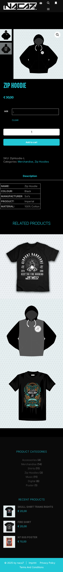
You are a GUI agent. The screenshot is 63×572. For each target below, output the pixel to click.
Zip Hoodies (42, 161)
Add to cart (31, 142)
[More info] (56, 3)
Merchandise (25, 161)
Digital (31, 481)
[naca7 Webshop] (20, 6)
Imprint (32, 562)
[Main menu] (48, 9)
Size (6, 111)
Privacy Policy (47, 562)
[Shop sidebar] (41, 3)
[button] (57, 35)
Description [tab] (30, 176)
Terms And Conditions (31, 567)
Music (29, 476)
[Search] (48, 3)
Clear (15, 120)
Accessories (29, 460)
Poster (30, 485)
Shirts (31, 468)
